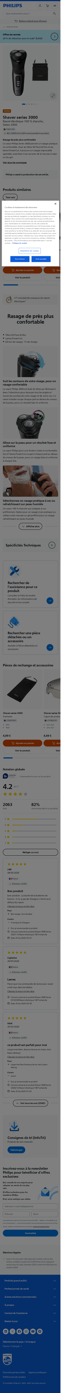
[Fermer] (53, 204)
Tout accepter (40, 259)
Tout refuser (19, 259)
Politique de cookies (43, 243)
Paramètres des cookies (28, 250)
